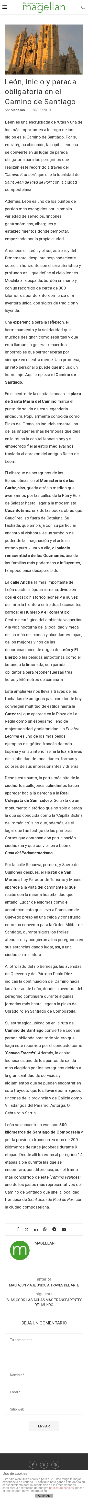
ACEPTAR (44, 1495)
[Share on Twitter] (28, 1229)
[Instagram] (55, 1465)
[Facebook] (33, 1465)
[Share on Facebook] (20, 1229)
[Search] (83, 7)
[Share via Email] (65, 1229)
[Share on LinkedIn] (37, 1229)
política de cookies (61, 1488)
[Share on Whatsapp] (46, 1229)
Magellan (18, 110)
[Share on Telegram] (56, 1229)
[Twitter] (44, 1465)
